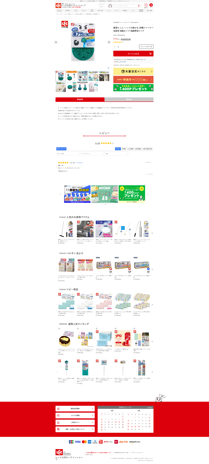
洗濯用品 (125, 10)
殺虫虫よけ (92, 10)
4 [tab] (105, 204)
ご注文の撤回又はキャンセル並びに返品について (98, 452)
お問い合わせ (89, 454)
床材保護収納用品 (141, 10)
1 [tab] (101, 204)
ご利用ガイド (75, 422)
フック (133, 10)
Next (109, 42)
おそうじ (84, 10)
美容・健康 (149, 10)
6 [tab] (108, 204)
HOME (57, 14)
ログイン (146, 7)
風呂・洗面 (100, 10)
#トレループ (101, 4)
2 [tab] (102, 204)
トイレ (108, 10)
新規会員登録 (75, 408)
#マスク (101, 6)
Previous (56, 42)
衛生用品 (68, 10)
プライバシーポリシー (137, 452)
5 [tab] (107, 204)
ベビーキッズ (75, 10)
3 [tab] (104, 204)
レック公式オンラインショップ (69, 458)
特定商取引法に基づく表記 (121, 452)
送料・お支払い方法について (75, 429)
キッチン (117, 10)
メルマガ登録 (75, 415)
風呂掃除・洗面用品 (63, 14)
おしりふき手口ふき (59, 10)
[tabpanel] (77, 194)
